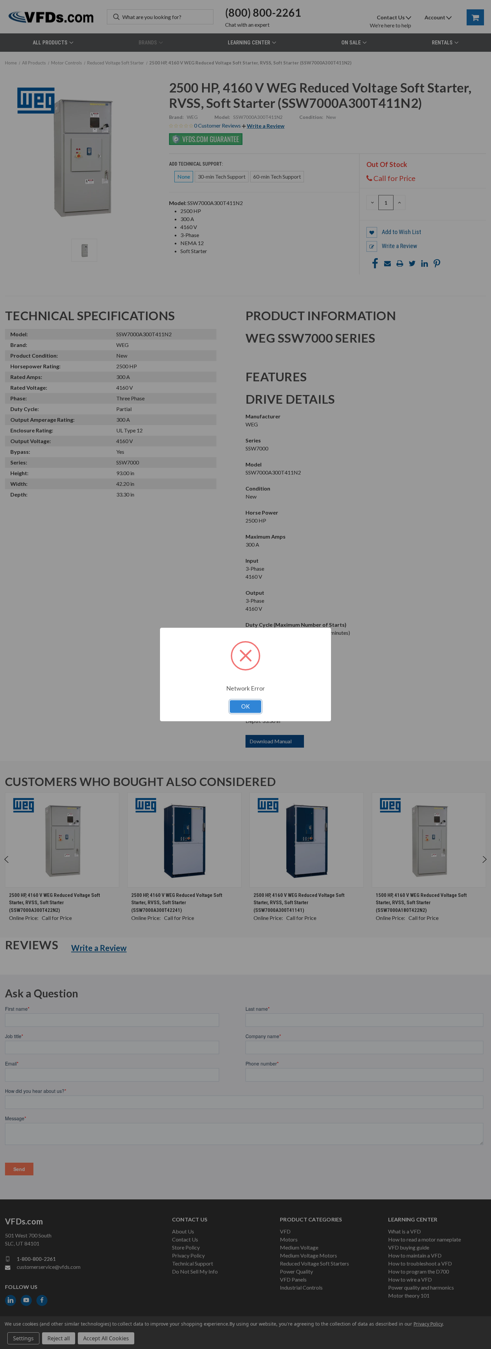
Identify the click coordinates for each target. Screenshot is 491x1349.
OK (245, 706)
